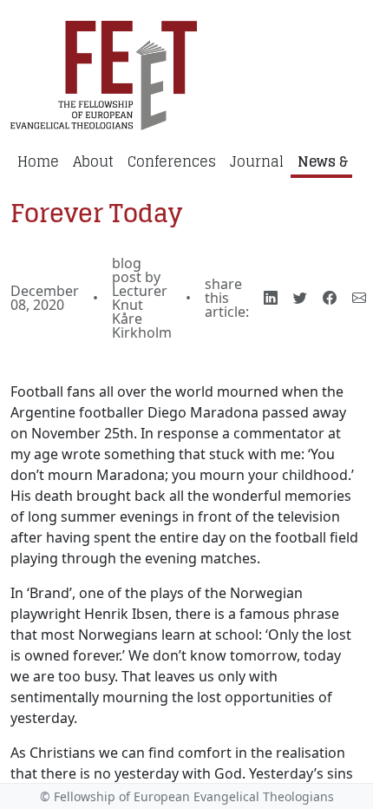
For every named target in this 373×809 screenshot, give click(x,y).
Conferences (172, 161)
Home (38, 161)
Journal (257, 161)
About (93, 161)
